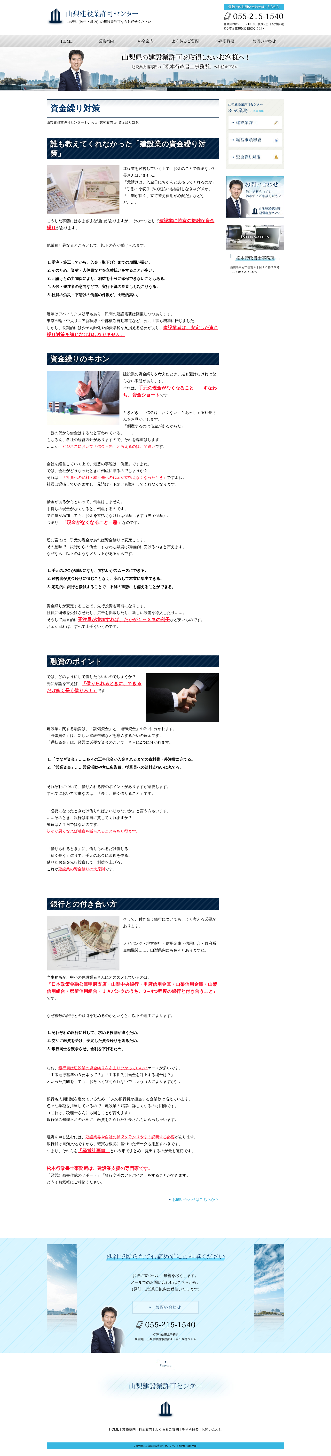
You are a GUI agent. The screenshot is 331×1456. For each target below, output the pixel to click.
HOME (114, 1429)
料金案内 (145, 1429)
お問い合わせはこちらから (195, 1199)
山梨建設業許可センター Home (70, 122)
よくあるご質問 (167, 1429)
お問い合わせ (212, 1429)
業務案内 (106, 122)
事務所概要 (190, 1429)
